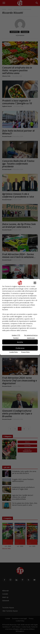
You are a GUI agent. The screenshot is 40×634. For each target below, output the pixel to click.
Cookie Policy (13, 352)
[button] (35, 283)
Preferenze (20, 348)
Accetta (20, 342)
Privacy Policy (25, 352)
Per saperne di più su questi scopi (31, 336)
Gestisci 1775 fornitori (16, 336)
